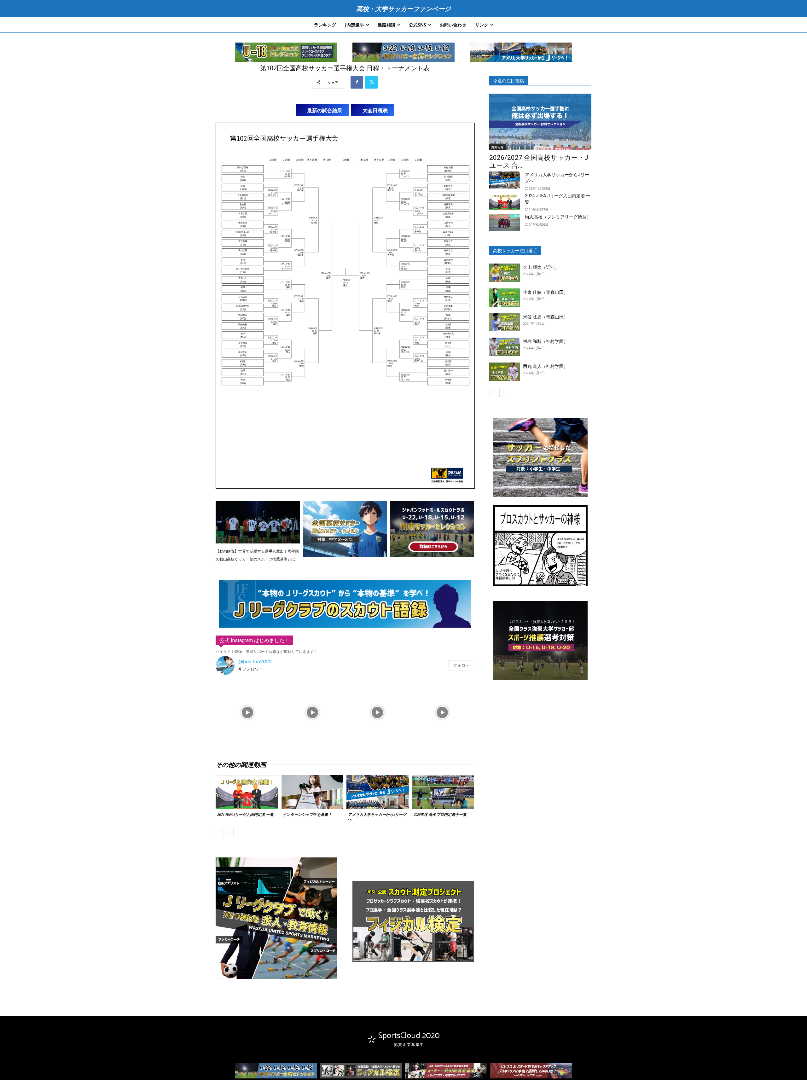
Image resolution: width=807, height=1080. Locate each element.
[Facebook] (357, 82)
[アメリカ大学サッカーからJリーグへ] (377, 792)
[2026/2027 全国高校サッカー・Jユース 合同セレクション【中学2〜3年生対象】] (540, 122)
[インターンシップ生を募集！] (312, 792)
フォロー (461, 665)
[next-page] (230, 832)
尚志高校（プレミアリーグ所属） (558, 216)
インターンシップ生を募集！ (307, 814)
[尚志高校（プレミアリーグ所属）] (504, 222)
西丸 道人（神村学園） (545, 366)
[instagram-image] (247, 712)
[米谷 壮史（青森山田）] (504, 322)
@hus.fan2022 (255, 662)
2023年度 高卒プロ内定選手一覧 (440, 814)
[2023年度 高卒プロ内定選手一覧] (443, 792)
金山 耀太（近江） (541, 267)
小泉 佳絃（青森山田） (545, 292)
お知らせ (497, 147)
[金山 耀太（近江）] (504, 273)
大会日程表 (375, 110)
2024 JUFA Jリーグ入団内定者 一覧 (245, 814)
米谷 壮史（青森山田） (545, 316)
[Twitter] (371, 82)
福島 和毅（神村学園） (545, 341)
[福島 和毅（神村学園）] (504, 347)
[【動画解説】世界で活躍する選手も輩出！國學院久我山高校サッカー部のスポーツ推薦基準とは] (258, 522)
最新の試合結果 (324, 110)
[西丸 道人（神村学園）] (504, 372)
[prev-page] (220, 832)
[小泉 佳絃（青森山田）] (504, 297)
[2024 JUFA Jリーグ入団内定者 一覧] (247, 792)
